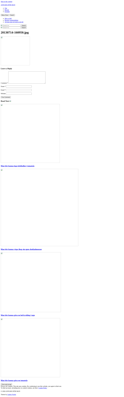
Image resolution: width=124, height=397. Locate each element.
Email (3, 90)
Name (3, 86)
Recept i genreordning (11, 20)
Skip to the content (6, 1)
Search (12, 15)
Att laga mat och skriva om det (14, 22)
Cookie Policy (42, 388)
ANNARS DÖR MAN (8, 5)
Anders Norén (11, 394)
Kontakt (7, 11)
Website (3, 93)
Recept (7, 10)
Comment (4, 83)
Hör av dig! (8, 18)
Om (6, 8)
